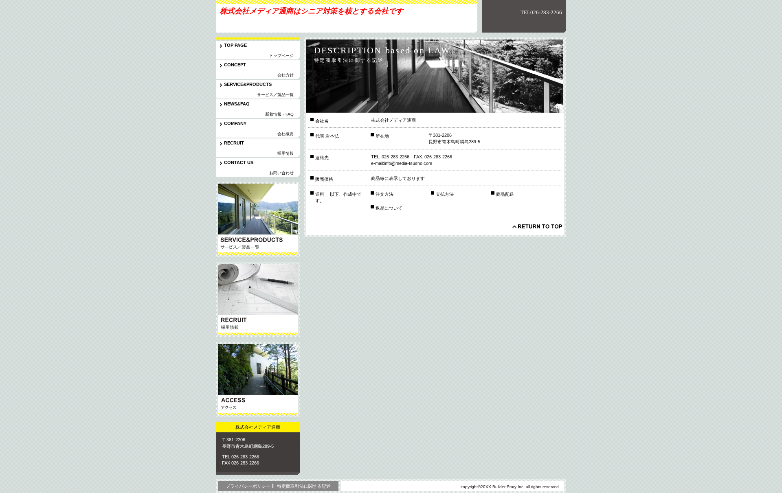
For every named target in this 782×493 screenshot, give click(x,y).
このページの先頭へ (537, 226)
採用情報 (258, 299)
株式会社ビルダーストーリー (272, 22)
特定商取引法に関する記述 (304, 486)
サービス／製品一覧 (258, 219)
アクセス (258, 379)
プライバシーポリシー (248, 486)
